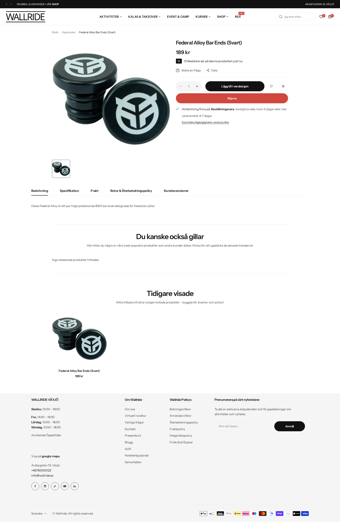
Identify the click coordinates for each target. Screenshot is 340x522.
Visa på (45, 456)
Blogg (129, 442)
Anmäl (289, 426)
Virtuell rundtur (135, 416)
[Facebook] (35, 486)
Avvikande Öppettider (46, 435)
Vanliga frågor (134, 422)
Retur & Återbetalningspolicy (131, 191)
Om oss (130, 409)
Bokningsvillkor (180, 409)
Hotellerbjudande (137, 455)
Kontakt (130, 429)
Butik (55, 32)
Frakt (94, 191)
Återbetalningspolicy (184, 422)
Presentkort (133, 435)
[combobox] (295, 17)
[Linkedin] (75, 486)
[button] (6, 4)
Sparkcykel (68, 32)
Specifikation (69, 191)
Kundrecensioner (176, 191)
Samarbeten (133, 462)
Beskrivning (39, 191)
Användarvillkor (180, 416)
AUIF (128, 449)
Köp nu (232, 98)
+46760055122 (41, 470)
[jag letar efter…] (280, 17)
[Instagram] (45, 486)
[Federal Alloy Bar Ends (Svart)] (79, 338)
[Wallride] (25, 16)
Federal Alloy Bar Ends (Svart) (79, 371)
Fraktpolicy (177, 429)
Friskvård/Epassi (181, 442)
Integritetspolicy (181, 435)
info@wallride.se (42, 475)
